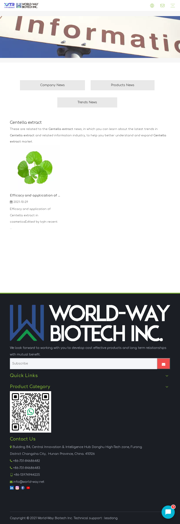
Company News (52, 85)
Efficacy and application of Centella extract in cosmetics (35, 195)
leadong (111, 518)
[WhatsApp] (30, 412)
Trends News (87, 102)
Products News (122, 85)
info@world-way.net (28, 481)
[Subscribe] (163, 363)
